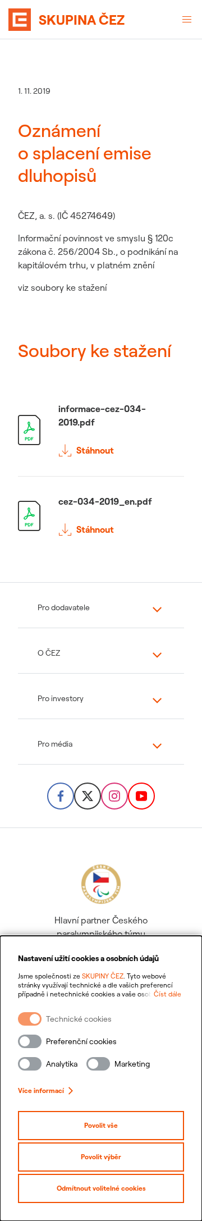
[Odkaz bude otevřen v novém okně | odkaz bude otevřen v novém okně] (60, 796)
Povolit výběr (101, 1157)
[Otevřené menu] (187, 19)
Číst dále (167, 994)
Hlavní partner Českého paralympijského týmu (101, 926)
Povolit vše (101, 1125)
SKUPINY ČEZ (102, 976)
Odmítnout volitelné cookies (101, 1188)
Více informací (41, 1090)
